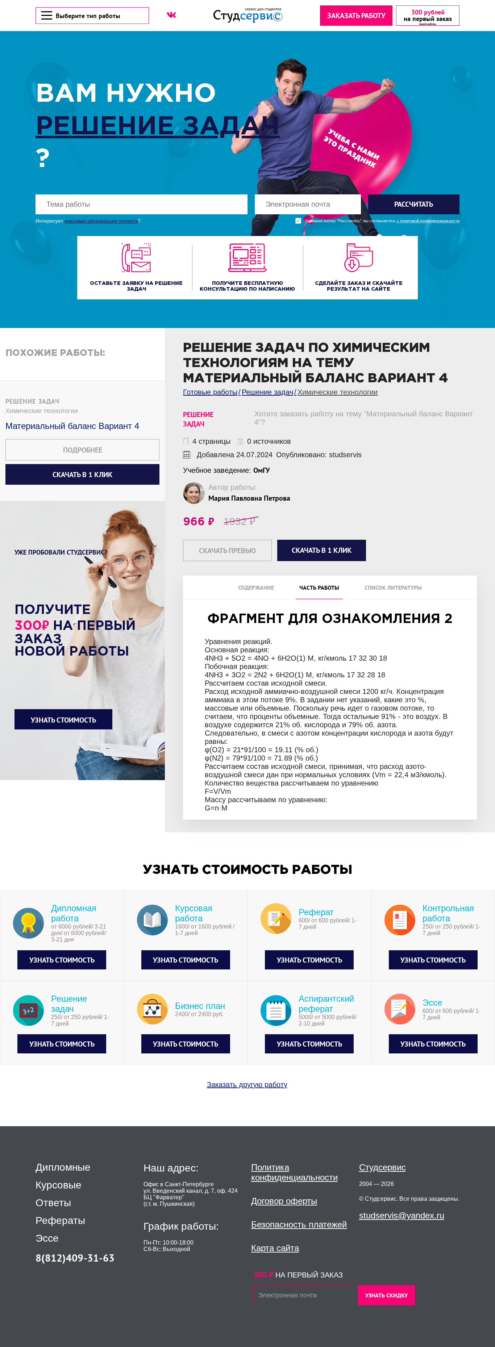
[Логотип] (247, 15)
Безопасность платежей (299, 1224)
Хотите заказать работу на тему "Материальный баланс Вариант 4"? (363, 418)
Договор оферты (284, 1201)
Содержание (256, 587)
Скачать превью (227, 550)
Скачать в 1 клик (82, 474)
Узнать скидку (386, 1295)
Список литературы (393, 587)
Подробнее (82, 450)
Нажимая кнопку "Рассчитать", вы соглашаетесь (382, 221)
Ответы (53, 1203)
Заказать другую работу (247, 1085)
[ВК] (171, 14)
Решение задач (158, 127)
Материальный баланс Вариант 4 (72, 426)
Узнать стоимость (63, 720)
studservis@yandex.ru (401, 1215)
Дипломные (63, 1167)
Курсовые (59, 1185)
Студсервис (382, 1167)
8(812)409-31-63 (75, 1257)
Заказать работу (356, 15)
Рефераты (60, 1221)
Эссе (47, 1238)
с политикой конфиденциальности (428, 221)
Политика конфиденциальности (294, 1172)
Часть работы (319, 587)
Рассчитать (413, 204)
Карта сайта (275, 1248)
